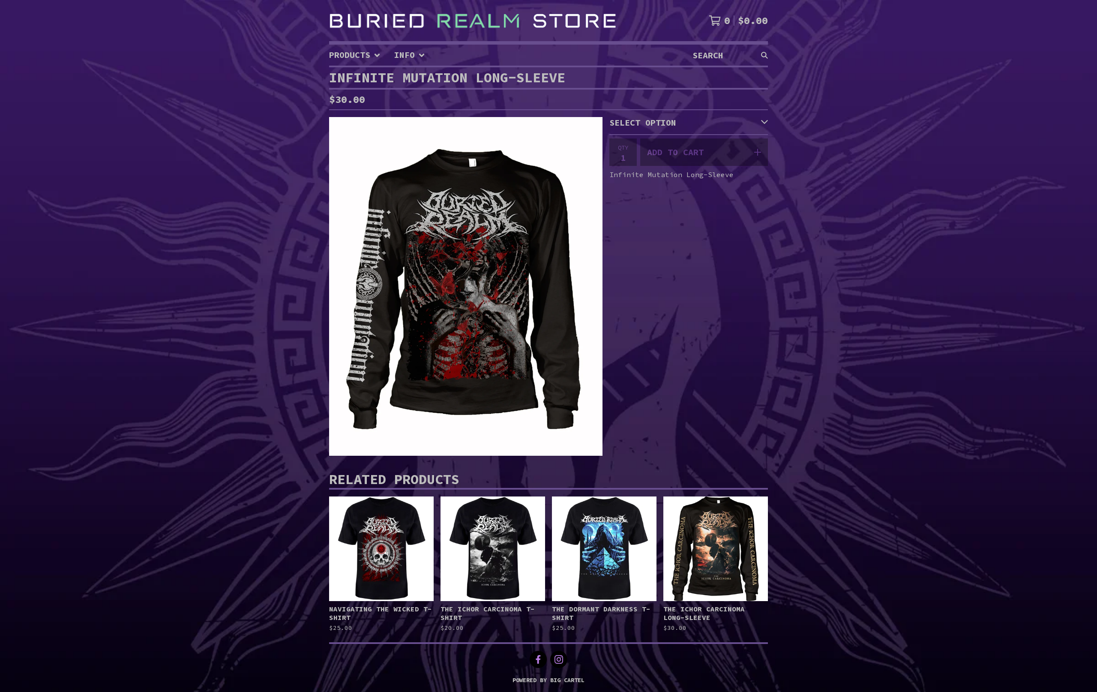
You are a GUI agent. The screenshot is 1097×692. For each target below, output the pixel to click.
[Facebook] (538, 659)
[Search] (764, 55)
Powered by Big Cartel (548, 680)
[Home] (472, 20)
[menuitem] (355, 55)
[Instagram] (558, 659)
